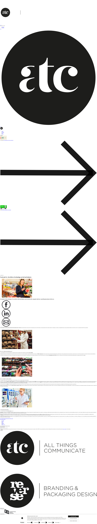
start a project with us (2, 419)
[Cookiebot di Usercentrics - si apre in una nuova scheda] (22, 522)
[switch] (39, 522)
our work (3, 132)
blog (2, 133)
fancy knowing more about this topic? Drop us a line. (6, 418)
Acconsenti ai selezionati (73, 518)
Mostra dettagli (57, 522)
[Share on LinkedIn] (6, 317)
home (2, 131)
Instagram (3, 27)
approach (3, 423)
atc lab (2, 422)
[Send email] (6, 326)
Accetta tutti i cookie (73, 516)
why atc (3, 421)
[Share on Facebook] (6, 308)
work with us (3, 424)
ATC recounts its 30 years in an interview (8, 140)
